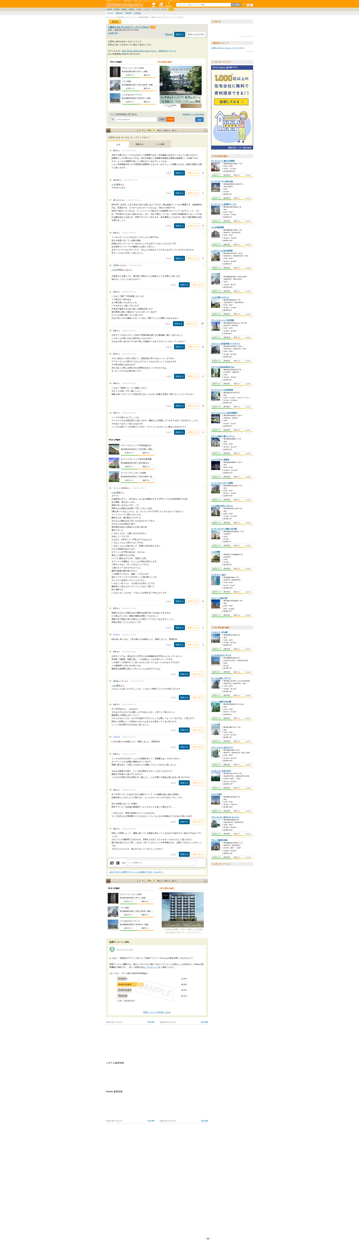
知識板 (131, 9)
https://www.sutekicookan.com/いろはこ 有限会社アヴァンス (149, 51)
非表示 (168, 173)
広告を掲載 (150, 1022)
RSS (116, 33)
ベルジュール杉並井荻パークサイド (225, 344)
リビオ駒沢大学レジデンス (222, 506)
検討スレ (147, 75)
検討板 (109, 9)
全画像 (111, 33)
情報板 (124, 9)
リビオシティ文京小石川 (221, 771)
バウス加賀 (215, 274)
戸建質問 (128, 13)
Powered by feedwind (246, 36)
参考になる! (193, 173)
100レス (167, 130)
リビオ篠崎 (215, 552)
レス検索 (160, 144)
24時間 (170, 119)
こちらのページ (151, 967)
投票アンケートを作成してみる (157, 1012)
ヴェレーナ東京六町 (219, 598)
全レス (174, 130)
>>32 (113, 184)
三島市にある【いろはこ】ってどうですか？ (129, 27)
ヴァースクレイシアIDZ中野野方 (224, 413)
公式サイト (130, 75)
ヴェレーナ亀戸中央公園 (221, 702)
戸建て (171, 9)
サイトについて (168, 5)
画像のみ (139, 144)
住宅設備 (137, 13)
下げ (123, 863)
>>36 (113, 270)
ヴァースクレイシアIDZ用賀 (222, 320)
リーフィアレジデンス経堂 (222, 483)
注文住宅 (110, 13)
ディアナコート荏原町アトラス (224, 204)
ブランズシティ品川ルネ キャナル (225, 817)
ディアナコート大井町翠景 (222, 390)
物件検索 (161, 5)
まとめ (163, 9)
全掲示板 (153, 5)
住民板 (116, 9)
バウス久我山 (216, 794)
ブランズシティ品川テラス (222, 747)
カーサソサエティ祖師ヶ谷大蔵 (224, 529)
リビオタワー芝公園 (219, 632)
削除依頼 (169, 34)
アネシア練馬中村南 (219, 840)
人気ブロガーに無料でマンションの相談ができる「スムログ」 (136, 872)
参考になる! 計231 (196, 34)
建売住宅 (119, 13)
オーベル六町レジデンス (221, 678)
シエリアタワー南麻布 (220, 459)
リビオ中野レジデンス (220, 297)
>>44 (113, 686)
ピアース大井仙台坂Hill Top (222, 367)
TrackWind (249, 51)
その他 (138, 9)
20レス (151, 130)
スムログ (146, 9)
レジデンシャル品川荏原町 (222, 251)
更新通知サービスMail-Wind (193, 114)
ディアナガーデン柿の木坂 (222, 181)
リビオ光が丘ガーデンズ (221, 655)
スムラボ (155, 9)
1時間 (161, 119)
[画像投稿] (112, 863)
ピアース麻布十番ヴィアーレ (223, 436)
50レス (160, 130)
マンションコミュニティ (125, 5)
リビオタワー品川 (218, 575)
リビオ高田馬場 (217, 227)
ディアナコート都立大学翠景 (223, 161)
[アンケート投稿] (118, 863)
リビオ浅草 (215, 724)
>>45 (113, 492)
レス (118, 144)
